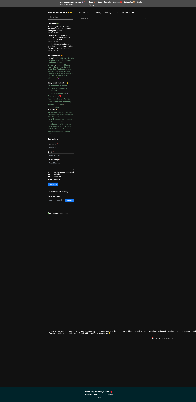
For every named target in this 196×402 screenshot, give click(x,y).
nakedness (56, 126)
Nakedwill (89, 392)
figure (56, 116)
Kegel (49, 121)
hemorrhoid (57, 119)
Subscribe (70, 200)
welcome (50, 133)
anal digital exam (52, 112)
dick (53, 116)
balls (70, 112)
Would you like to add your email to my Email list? (61, 173)
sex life (49, 131)
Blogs (100, 2)
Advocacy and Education (57, 86)
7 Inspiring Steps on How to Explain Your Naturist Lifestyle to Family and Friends (60, 29)
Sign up (91, 5)
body (49, 114)
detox (49, 116)
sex (73, 128)
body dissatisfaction (55, 114)
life (52, 121)
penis (64, 128)
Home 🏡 (92, 2)
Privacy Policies (94, 395)
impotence (62, 119)
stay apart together (60, 131)
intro (66, 119)
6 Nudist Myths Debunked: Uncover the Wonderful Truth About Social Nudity (59, 37)
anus (67, 112)
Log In (139, 2)
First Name (52, 144)
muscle (69, 124)
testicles (67, 131)
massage (55, 121)
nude (50, 129)
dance (72, 114)
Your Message (53, 160)
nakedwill (51, 72)
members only (53, 124)
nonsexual (70, 126)
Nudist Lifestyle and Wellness (59, 99)
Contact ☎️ (117, 2)
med (58, 121)
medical (61, 121)
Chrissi (50, 65)
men (62, 124)
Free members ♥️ (54, 96)
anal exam (61, 112)
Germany (63, 116)
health (51, 119)
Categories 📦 (129, 2)
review (70, 128)
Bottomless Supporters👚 (58, 93)
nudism (54, 129)
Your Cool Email (54, 197)
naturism (63, 126)
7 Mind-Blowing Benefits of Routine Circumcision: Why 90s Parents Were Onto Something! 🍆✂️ (61, 75)
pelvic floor (60, 128)
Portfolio (107, 2)
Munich (66, 124)
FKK (59, 117)
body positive (62, 114)
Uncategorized (53, 107)
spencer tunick (54, 131)
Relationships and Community (59, 102)
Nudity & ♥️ (107, 392)
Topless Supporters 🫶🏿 (56, 104)
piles (68, 128)
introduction (69, 119)
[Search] (146, 3)
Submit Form (53, 184)
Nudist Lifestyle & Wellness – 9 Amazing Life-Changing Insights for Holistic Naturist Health (60, 46)
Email (50, 152)
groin (66, 116)
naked (50, 126)
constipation (67, 114)
